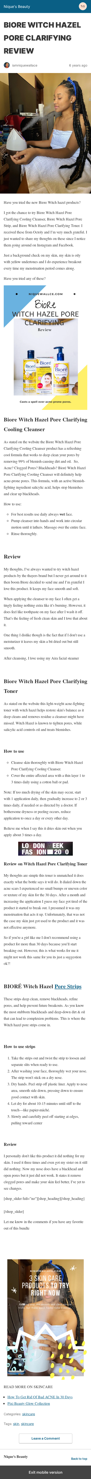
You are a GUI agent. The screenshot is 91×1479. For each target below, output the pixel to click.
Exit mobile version (46, 1472)
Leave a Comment (46, 1438)
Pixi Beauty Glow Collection (28, 1403)
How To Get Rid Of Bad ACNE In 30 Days (40, 1396)
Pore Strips (68, 986)
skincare (28, 1414)
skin (16, 1424)
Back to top (79, 1458)
